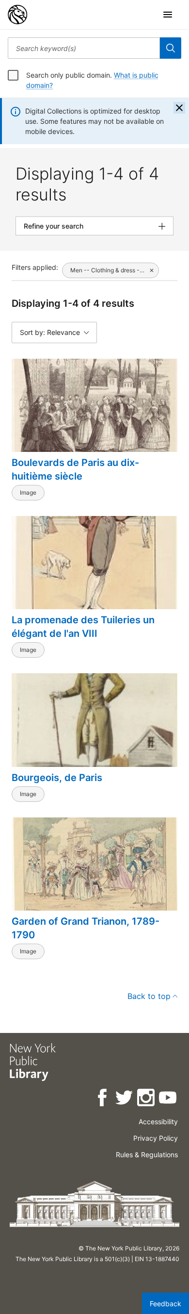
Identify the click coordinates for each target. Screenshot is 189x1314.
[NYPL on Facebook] (103, 1099)
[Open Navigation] (167, 14)
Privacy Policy (155, 1138)
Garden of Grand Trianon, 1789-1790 (85, 928)
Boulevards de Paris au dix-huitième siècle (75, 469)
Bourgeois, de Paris (57, 777)
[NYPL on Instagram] (146, 1099)
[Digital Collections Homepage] (17, 14)
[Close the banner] (179, 108)
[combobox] (84, 48)
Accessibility (158, 1121)
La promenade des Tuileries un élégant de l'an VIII (83, 626)
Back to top (149, 996)
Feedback (165, 1303)
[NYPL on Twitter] (124, 1099)
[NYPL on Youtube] (168, 1099)
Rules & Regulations (147, 1154)
